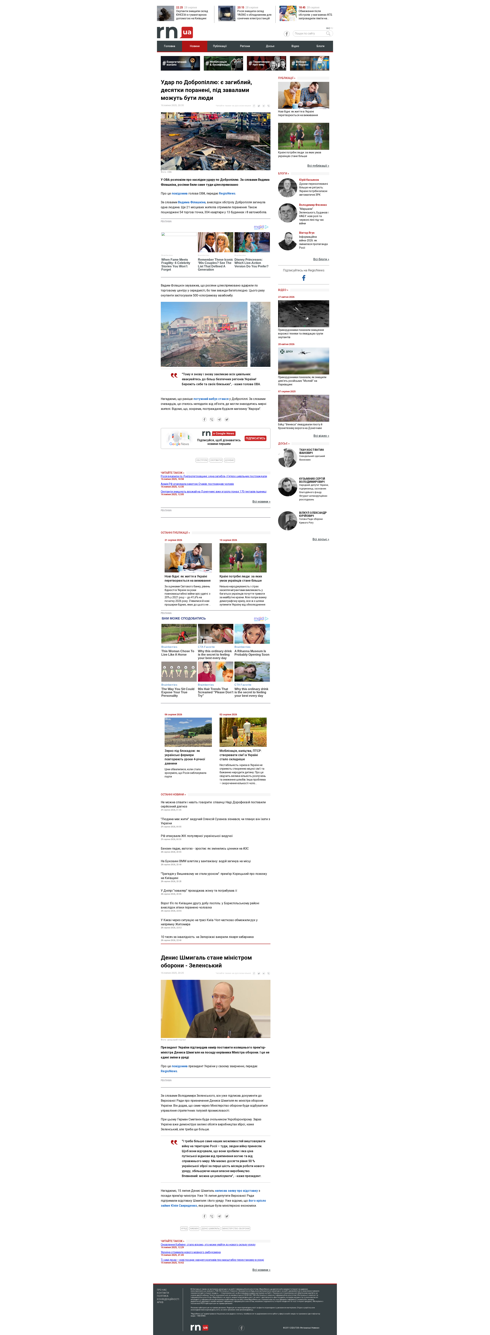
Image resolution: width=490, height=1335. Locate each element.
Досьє (270, 46)
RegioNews (227, 193)
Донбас (229, 460)
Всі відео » (321, 436)
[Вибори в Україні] (309, 69)
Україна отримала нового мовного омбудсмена (191, 1252)
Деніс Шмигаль (211, 1228)
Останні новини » (173, 794)
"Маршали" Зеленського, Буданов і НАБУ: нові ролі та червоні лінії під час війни (313, 216)
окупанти (216, 460)
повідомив (180, 193)
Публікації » (286, 78)
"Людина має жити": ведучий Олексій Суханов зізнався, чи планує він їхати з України (215, 821)
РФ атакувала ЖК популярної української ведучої (197, 836)
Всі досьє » (321, 539)
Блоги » (283, 173)
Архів (160, 1302)
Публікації (220, 46)
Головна (169, 46)
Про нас (162, 1290)
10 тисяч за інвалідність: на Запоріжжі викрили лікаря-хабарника (207, 937)
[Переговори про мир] (266, 69)
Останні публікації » (175, 532)
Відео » (283, 289)
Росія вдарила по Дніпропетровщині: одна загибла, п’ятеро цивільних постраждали (214, 476)
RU (331, 28)
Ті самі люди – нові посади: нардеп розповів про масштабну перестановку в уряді (212, 1259)
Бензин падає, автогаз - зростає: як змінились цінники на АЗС (205, 848)
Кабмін (194, 1228)
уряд (184, 1228)
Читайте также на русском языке (233, 105)
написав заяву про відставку (236, 1191)
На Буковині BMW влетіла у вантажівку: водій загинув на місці (206, 861)
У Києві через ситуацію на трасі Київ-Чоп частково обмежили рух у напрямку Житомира (209, 922)
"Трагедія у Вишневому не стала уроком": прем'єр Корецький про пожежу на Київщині (214, 876)
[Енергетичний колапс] (180, 69)
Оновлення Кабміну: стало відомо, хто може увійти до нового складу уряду (208, 1244)
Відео (295, 46)
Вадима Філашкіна (192, 202)
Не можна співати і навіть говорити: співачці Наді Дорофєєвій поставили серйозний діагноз (213, 804)
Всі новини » (261, 501)
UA (327, 28)
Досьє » (284, 443)
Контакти (163, 1293)
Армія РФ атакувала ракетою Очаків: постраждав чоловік (197, 483)
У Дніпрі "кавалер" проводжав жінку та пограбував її (199, 890)
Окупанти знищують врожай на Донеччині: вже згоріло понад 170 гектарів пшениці (213, 491)
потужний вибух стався (211, 399)
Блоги (320, 46)
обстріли (201, 460)
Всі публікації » (318, 166)
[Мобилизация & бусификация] (223, 69)
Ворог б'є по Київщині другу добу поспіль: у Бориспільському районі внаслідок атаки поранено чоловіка (210, 905)
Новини (195, 46)
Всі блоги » (321, 259)
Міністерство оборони (236, 1228)
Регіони (245, 46)
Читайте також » (172, 472)
